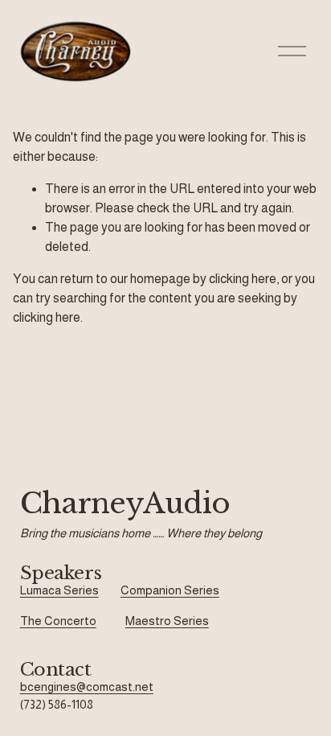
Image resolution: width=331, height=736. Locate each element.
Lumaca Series (59, 590)
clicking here (242, 279)
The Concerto (58, 620)
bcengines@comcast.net (86, 686)
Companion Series (170, 590)
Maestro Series (167, 620)
